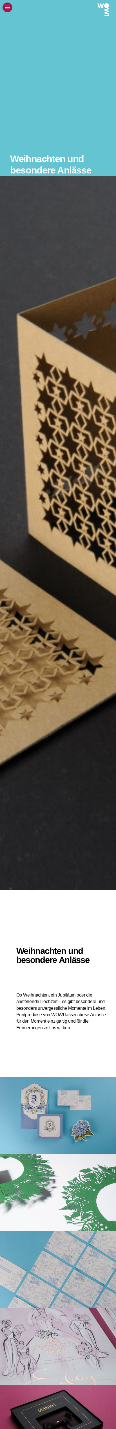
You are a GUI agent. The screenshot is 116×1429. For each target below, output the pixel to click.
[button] (7, 7)
